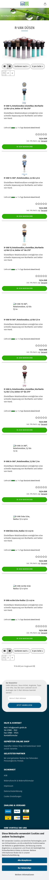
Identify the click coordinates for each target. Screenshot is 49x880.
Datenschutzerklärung (10, 855)
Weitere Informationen (24, 875)
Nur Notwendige (24, 868)
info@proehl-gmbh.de (17, 728)
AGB (5, 775)
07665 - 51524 (13, 733)
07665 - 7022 (12, 730)
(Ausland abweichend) (32, 128)
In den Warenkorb (24, 147)
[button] (4, 66)
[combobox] (21, 66)
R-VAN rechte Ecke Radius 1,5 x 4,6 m (19, 600)
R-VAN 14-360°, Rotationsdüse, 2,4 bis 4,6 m (22, 178)
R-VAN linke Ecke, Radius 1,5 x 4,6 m (18, 531)
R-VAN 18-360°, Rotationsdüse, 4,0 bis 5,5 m (22, 320)
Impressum (8, 786)
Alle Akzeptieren (24, 860)
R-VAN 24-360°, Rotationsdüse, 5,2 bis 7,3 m (22, 461)
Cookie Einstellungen (12, 796)
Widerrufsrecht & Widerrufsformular (19, 781)
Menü (4, 4)
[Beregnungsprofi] (24, 4)
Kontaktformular (11, 735)
